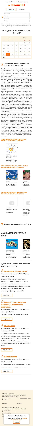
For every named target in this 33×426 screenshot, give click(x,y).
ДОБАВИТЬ (22, 9)
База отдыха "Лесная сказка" (15, 271)
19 (12, 51)
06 (16, 45)
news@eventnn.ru (6, 410)
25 (8, 54)
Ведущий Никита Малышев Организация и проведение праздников (13, 304)
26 (12, 54)
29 (25, 54)
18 (8, 51)
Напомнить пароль (22, 1)
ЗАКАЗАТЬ (11, 9)
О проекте (4, 403)
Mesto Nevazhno (10, 357)
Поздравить (6, 295)
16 (29, 48)
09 (29, 45)
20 (16, 51)
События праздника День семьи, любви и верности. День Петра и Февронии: (14, 166)
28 (20, 54)
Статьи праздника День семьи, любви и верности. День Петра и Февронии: (14, 193)
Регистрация (14, 1)
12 (12, 48)
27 (16, 54)
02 (29, 43)
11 (8, 48)
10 (3, 48)
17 (3, 51)
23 (29, 51)
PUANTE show (9, 326)
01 (25, 43)
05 (12, 45)
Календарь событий (10, 23)
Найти (2, 17)
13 (16, 48)
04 (8, 45)
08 (25, 45)
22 (25, 51)
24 (3, 54)
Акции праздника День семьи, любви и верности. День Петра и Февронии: (13, 139)
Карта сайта (19, 403)
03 (3, 45)
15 (25, 48)
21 (20, 51)
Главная (3, 23)
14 (20, 48)
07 (20, 45)
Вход (7, 1)
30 (29, 54)
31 (3, 57)
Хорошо (16, 422)
